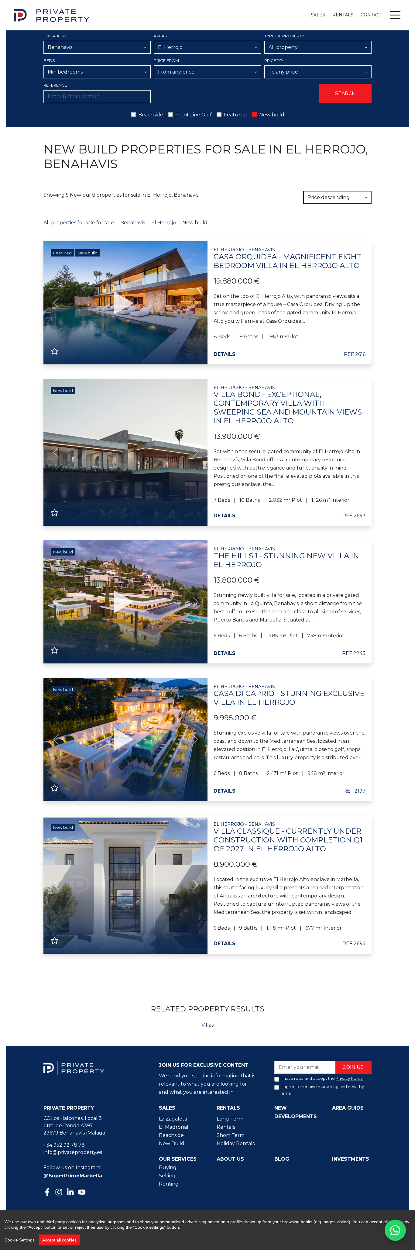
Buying (168, 1167)
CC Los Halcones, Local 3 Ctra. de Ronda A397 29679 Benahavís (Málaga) (75, 1125)
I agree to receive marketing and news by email (323, 1090)
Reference (55, 85)
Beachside (150, 115)
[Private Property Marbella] (51, 15)
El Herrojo (163, 223)
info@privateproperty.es (72, 1152)
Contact (371, 15)
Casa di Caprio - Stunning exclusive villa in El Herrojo (289, 695)
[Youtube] (82, 1193)
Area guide (347, 1108)
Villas (207, 1025)
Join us (353, 1067)
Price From (166, 60)
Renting (169, 1184)
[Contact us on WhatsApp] (395, 1230)
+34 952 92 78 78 (64, 1145)
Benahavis (132, 223)
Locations (55, 35)
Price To (273, 60)
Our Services (178, 1159)
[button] (55, 303)
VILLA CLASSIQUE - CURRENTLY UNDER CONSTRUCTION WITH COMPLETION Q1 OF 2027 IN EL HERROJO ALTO (288, 837)
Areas (160, 35)
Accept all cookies (59, 1240)
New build (271, 115)
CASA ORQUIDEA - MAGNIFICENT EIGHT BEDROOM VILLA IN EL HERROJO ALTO (288, 258)
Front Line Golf (193, 115)
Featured (235, 115)
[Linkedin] (71, 1193)
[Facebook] (48, 1193)
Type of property (284, 35)
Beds (49, 60)
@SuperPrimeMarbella (72, 1176)
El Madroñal (173, 1127)
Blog (281, 1159)
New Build (171, 1143)
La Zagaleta (173, 1119)
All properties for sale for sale (78, 223)
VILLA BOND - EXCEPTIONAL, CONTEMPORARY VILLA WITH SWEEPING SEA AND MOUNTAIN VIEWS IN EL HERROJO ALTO (288, 405)
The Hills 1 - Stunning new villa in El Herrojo (286, 557)
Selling (167, 1176)
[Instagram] (59, 1191)
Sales (318, 15)
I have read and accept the (322, 1078)
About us (230, 1159)
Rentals (342, 15)
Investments (350, 1159)
